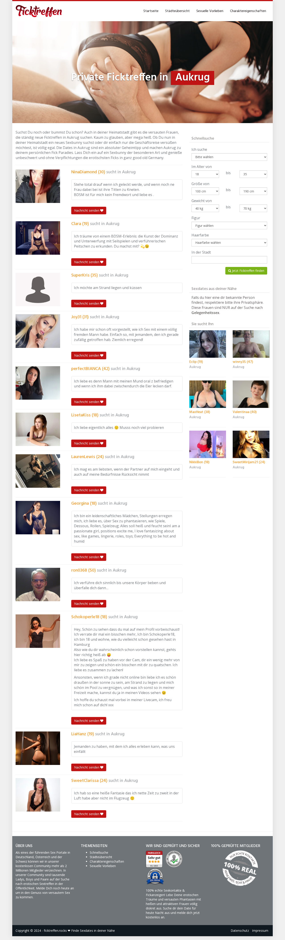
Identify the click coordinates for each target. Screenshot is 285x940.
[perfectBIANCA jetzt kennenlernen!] (38, 383)
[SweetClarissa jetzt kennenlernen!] (38, 795)
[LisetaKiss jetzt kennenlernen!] (38, 429)
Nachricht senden (87, 210)
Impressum (260, 930)
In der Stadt (201, 252)
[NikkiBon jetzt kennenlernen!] (207, 444)
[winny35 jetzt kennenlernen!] (251, 344)
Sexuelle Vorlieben (209, 11)
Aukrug (129, 172)
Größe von (200, 183)
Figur (195, 217)
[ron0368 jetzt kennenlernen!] (38, 584)
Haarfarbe (200, 235)
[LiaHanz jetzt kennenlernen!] (38, 748)
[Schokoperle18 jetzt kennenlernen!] (38, 631)
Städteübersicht (177, 11)
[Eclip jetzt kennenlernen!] (207, 344)
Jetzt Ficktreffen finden (247, 271)
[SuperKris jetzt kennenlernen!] (38, 289)
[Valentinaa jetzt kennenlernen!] (251, 394)
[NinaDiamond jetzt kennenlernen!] (38, 186)
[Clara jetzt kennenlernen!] (38, 238)
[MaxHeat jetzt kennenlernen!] (207, 394)
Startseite (151, 11)
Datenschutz (240, 930)
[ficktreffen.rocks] (38, 11)
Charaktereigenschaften (248, 11)
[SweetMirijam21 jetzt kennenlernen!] (251, 444)
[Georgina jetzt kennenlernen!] (38, 517)
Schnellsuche (99, 852)
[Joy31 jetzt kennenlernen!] (38, 331)
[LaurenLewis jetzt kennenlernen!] (38, 471)
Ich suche (199, 149)
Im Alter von (201, 166)
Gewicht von (201, 200)
